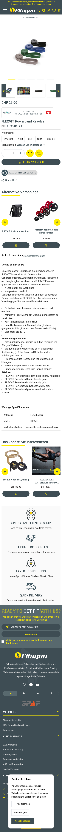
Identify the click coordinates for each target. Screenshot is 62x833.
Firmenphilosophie (12, 720)
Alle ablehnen (23, 804)
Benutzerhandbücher (13, 759)
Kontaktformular (11, 769)
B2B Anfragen (10, 744)
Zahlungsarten (10, 754)
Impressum (8, 730)
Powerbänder (31, 18)
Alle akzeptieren (23, 821)
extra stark (51, 139)
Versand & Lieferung (13, 749)
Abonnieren (31, 634)
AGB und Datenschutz (14, 764)
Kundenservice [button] (12, 736)
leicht (39, 139)
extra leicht (8, 139)
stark (30, 139)
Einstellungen (20, 812)
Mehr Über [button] (9, 712)
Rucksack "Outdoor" (16, 231)
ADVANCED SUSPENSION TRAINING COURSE (46, 481)
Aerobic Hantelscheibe (46, 231)
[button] (38, 10)
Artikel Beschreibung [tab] (13, 255)
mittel (20, 139)
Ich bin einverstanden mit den (29, 641)
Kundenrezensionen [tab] (34, 255)
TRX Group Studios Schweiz (17, 725)
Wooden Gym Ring (16, 479)
